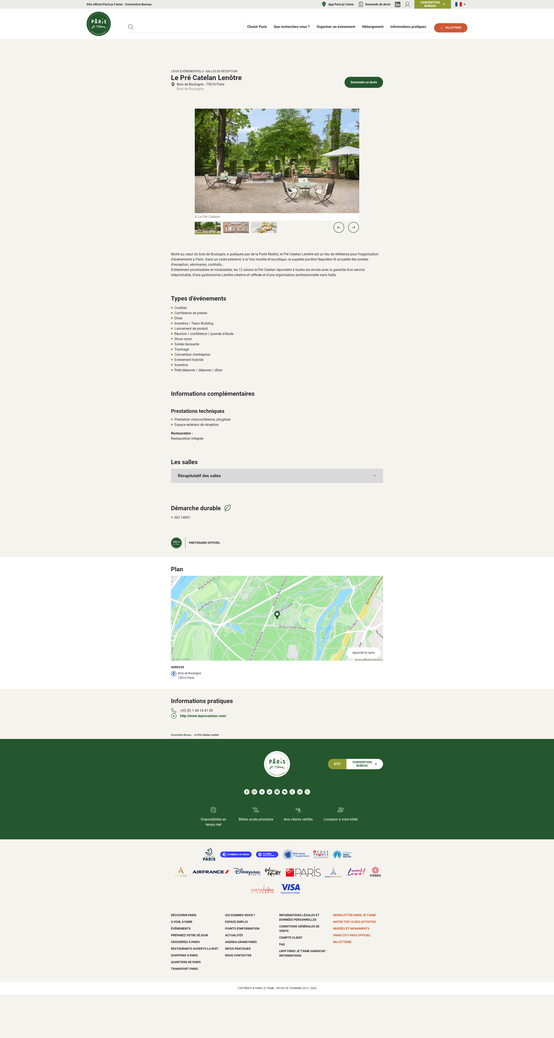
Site (337, 764)
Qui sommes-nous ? (240, 915)
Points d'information (242, 928)
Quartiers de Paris (186, 962)
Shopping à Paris (184, 955)
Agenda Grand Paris (241, 942)
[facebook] (247, 792)
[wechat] (284, 792)
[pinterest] (277, 792)
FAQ (282, 944)
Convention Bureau (181, 735)
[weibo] (300, 792)
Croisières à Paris (185, 942)
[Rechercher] (131, 27)
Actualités (234, 935)
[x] (307, 792)
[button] (339, 227)
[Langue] (461, 4)
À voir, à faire (181, 922)
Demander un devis (364, 82)
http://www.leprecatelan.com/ (203, 716)
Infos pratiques (238, 948)
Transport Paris (184, 968)
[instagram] (254, 792)
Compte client (291, 937)
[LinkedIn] (397, 4)
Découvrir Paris (183, 915)
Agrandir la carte (363, 653)
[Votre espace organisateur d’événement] (407, 4)
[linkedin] (262, 792)
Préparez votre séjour (189, 935)
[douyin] (292, 792)
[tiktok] (269, 792)
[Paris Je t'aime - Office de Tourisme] (99, 24)
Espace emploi (236, 922)
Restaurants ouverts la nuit (194, 948)
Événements (181, 928)
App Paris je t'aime (341, 4)
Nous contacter (238, 955)
